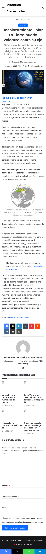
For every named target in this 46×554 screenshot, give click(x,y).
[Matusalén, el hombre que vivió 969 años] (12, 415)
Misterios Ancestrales (24, 544)
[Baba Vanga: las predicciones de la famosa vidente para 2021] (34, 387)
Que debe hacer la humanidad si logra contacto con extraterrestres (33, 427)
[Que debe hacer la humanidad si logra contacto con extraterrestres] (34, 415)
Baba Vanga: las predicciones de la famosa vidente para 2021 (34, 399)
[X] (12, 326)
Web (3, 507)
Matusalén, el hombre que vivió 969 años (12, 425)
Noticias (27, 20)
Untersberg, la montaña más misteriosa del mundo (8, 399)
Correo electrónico (10, 496)
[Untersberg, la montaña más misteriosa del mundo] (12, 387)
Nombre (6, 486)
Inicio (20, 20)
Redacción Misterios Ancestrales (24, 62)
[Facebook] (6, 326)
